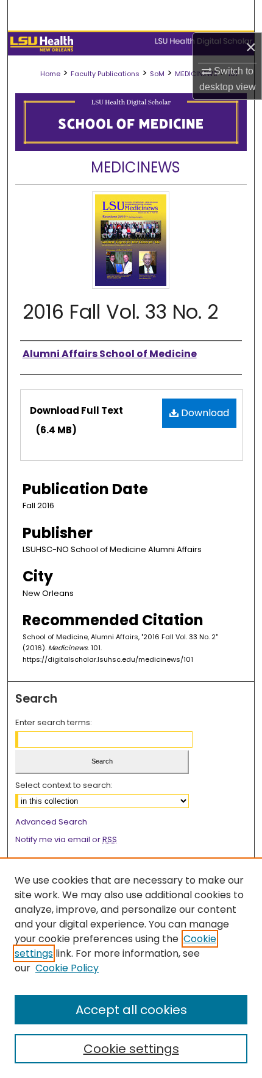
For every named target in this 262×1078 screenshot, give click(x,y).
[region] (131, 967)
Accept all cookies (131, 1009)
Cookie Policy (67, 968)
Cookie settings (131, 1048)
